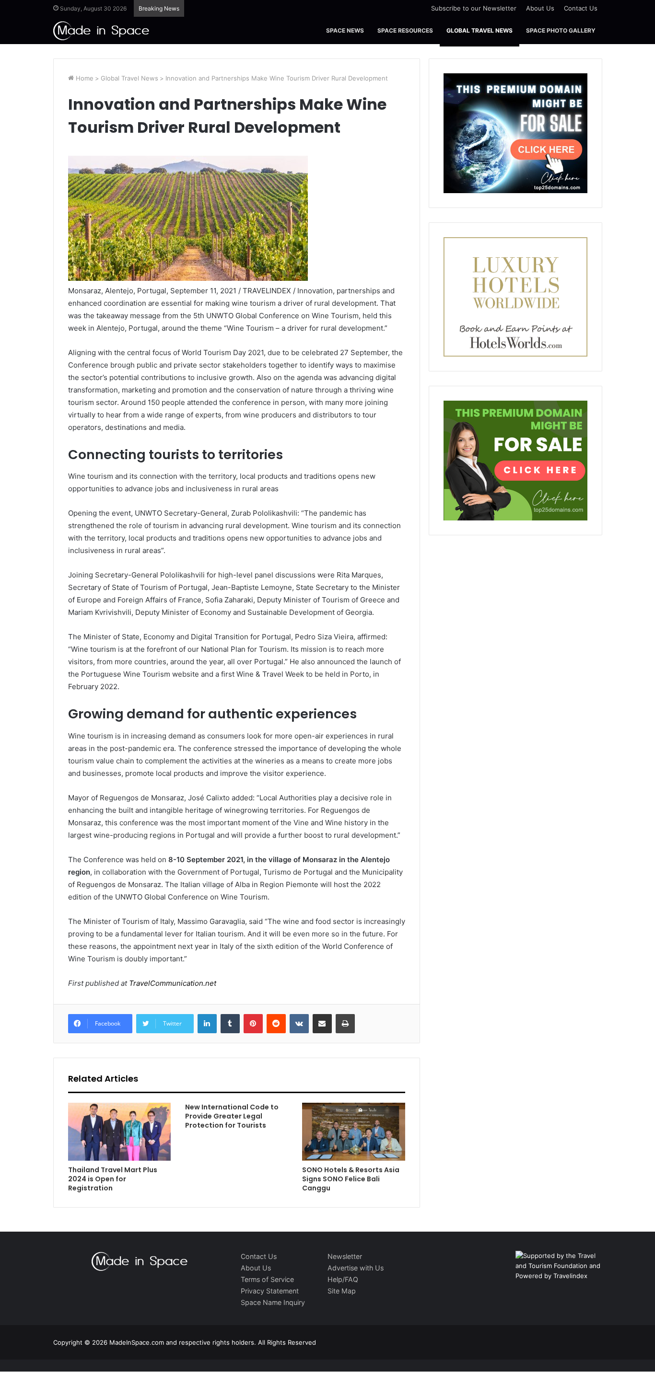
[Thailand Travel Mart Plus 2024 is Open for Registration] (119, 1132)
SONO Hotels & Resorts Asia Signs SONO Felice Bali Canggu (350, 1179)
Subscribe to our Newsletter (473, 8)
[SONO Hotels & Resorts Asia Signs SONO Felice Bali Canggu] (353, 1132)
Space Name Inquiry (273, 1302)
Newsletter (345, 1256)
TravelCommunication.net (171, 983)
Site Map (342, 1291)
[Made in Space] (101, 30)
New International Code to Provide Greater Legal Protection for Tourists (232, 1116)
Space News (345, 30)
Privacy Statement (270, 1291)
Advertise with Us (356, 1268)
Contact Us (580, 8)
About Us (540, 8)
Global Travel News (479, 30)
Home (84, 78)
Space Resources (405, 30)
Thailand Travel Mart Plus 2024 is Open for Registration (112, 1179)
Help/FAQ (343, 1279)
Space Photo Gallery (561, 30)
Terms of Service (267, 1279)
